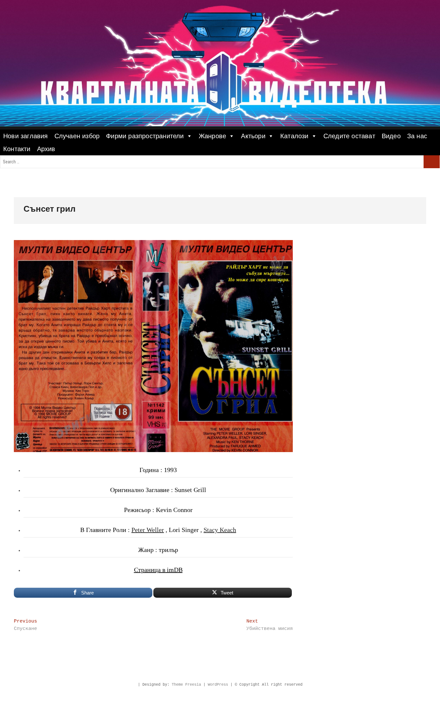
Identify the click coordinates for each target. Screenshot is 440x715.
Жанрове (212, 136)
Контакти (17, 148)
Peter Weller (147, 529)
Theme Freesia (186, 684)
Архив (46, 148)
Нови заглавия (25, 136)
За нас (417, 136)
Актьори (253, 136)
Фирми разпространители (145, 136)
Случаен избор (77, 136)
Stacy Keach (220, 529)
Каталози (294, 136)
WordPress (218, 684)
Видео (391, 136)
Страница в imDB (158, 569)
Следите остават (349, 136)
